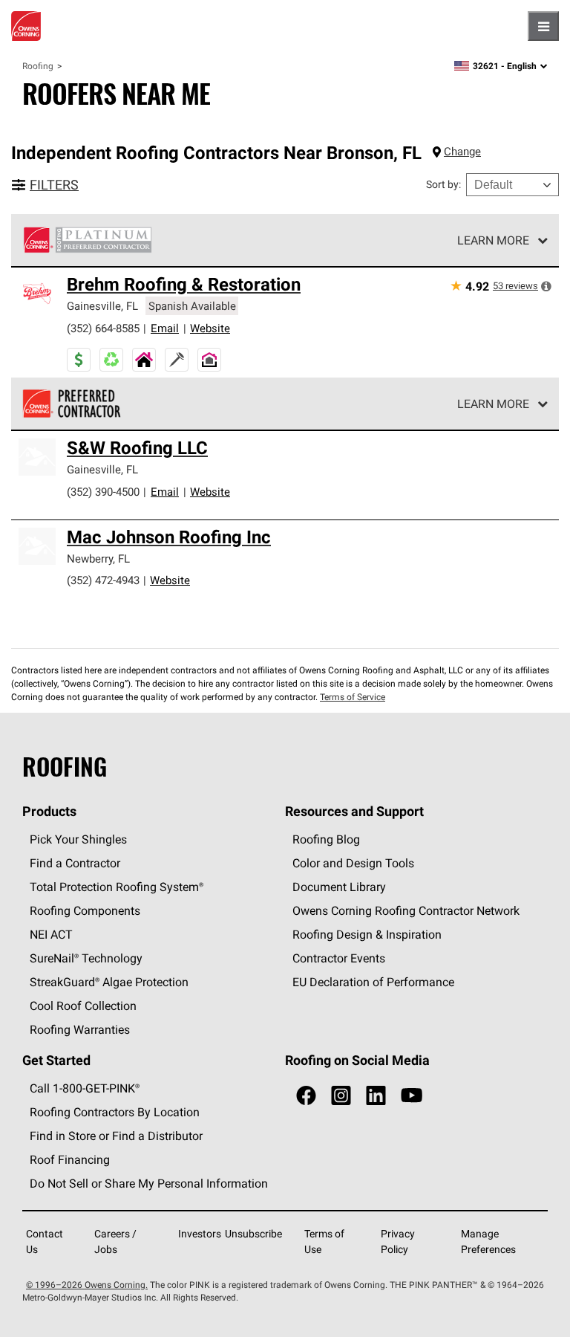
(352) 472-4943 (103, 580)
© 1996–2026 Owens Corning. (87, 1284)
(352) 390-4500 (103, 492)
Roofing (37, 65)
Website (210, 328)
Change (462, 151)
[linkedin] (375, 1095)
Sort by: (443, 184)
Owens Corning (26, 26)
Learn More (493, 240)
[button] (546, 286)
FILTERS (54, 184)
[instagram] (341, 1095)
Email (165, 328)
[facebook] (306, 1095)
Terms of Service (352, 696)
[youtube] (411, 1096)
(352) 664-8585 (103, 328)
